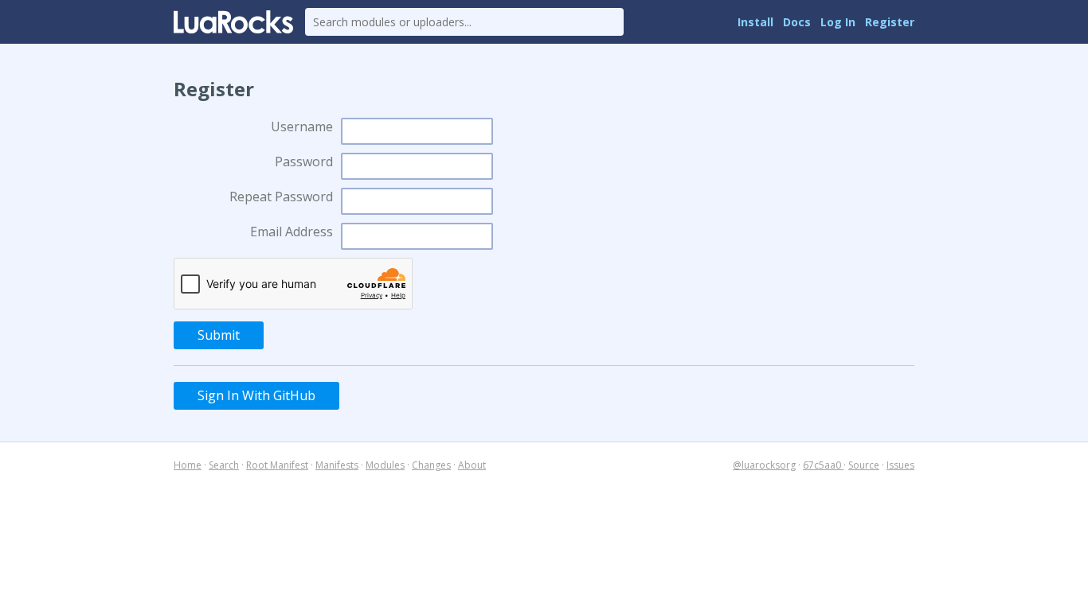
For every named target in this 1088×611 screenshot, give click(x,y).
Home (188, 465)
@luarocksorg (764, 465)
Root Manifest (277, 465)
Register (889, 21)
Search (224, 465)
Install (755, 21)
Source (863, 465)
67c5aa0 (823, 465)
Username (302, 126)
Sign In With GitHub (256, 395)
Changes (431, 465)
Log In (837, 21)
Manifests (336, 465)
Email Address (291, 231)
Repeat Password (281, 196)
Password (304, 161)
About (472, 465)
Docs (797, 21)
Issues (900, 465)
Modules (385, 465)
